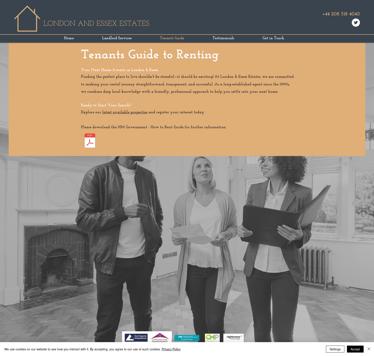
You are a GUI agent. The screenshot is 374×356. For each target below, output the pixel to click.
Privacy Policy (171, 349)
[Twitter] (356, 22)
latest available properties (124, 112)
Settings (335, 349)
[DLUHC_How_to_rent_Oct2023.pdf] (90, 141)
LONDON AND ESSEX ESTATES (96, 24)
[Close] (368, 349)
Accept (355, 349)
